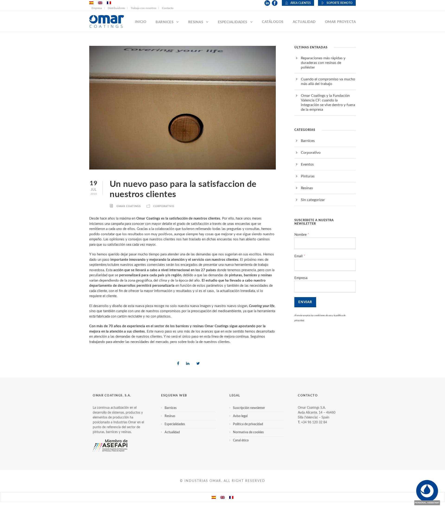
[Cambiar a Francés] (231, 497)
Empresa (97, 8)
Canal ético (241, 440)
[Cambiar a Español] (213, 497)
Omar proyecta (340, 22)
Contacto (167, 8)
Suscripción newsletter (249, 408)
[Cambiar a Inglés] (222, 497)
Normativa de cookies (248, 432)
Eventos (307, 164)
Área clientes (300, 3)
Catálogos (272, 22)
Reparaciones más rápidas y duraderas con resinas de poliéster (323, 62)
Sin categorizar (313, 200)
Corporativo (163, 206)
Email (299, 256)
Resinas (195, 22)
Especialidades (232, 22)
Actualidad (304, 22)
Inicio (140, 22)
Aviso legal (240, 416)
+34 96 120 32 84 (314, 422)
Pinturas (308, 176)
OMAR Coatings (128, 206)
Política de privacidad (248, 424)
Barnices (164, 22)
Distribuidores (116, 8)
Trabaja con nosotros (143, 8)
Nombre (301, 234)
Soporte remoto (340, 3)
